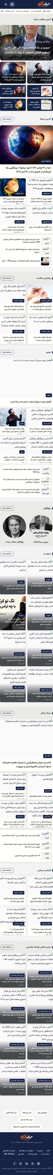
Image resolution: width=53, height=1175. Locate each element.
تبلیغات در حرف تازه (26, 1150)
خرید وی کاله (27, 1112)
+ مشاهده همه (7, 119)
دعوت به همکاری (9, 1150)
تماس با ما (45, 1154)
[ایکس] (32, 1163)
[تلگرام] (26, 1163)
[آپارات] (38, 1163)
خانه (48, 1150)
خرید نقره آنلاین (11, 1112)
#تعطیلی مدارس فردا (22, 11)
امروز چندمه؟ (32, 1154)
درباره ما (40, 1150)
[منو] (12, 4)
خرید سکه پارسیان (26, 1119)
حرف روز (21, 1154)
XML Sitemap (9, 1154)
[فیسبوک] (14, 1163)
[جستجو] (6, 4)
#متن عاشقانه (9, 11)
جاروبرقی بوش (42, 1112)
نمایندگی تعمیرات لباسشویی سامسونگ (26, 1126)
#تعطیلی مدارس (36, 11)
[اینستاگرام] (20, 1163)
